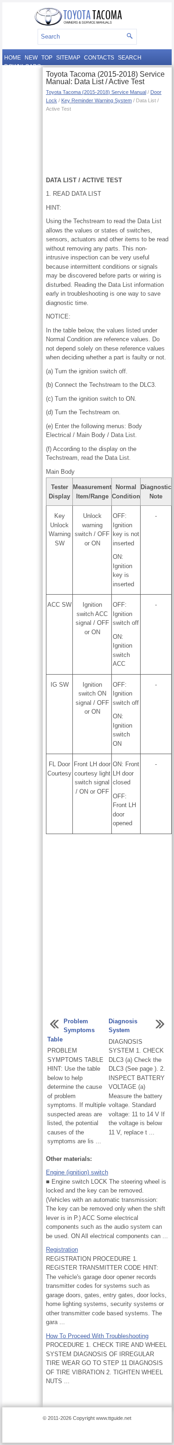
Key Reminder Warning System (96, 100)
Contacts (99, 57)
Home (12, 57)
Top (46, 57)
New (31, 57)
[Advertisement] (107, 143)
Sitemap (68, 57)
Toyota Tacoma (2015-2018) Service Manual (96, 92)
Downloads (22, 66)
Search (130, 57)
